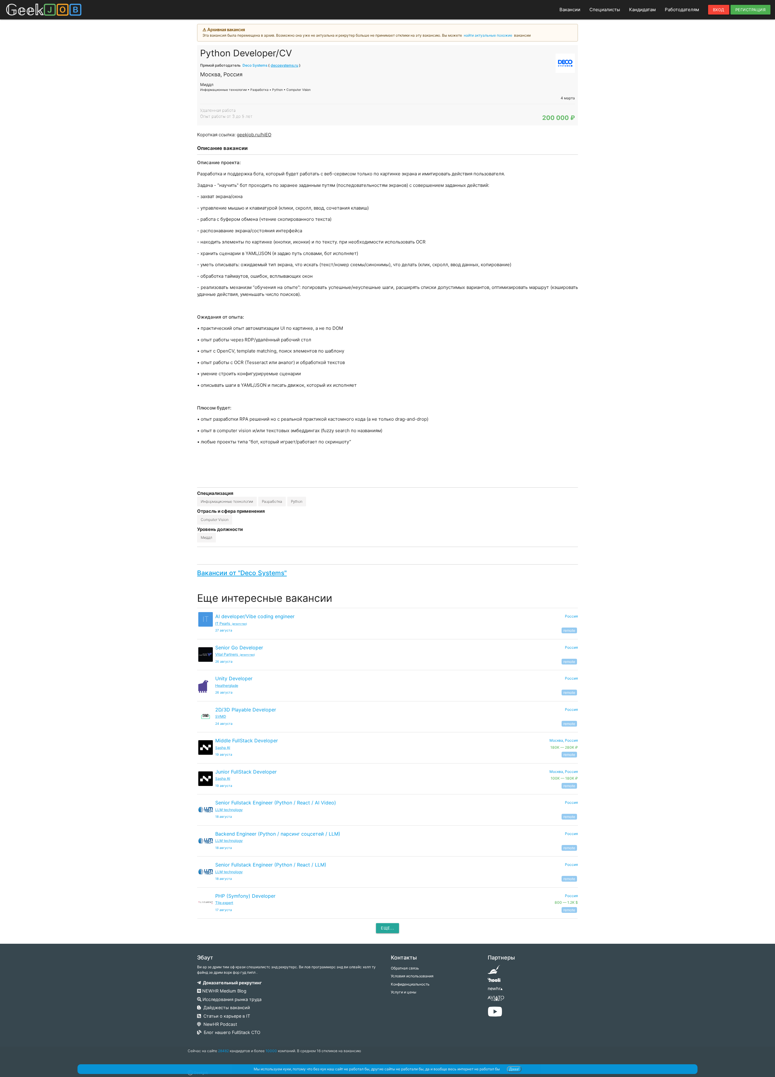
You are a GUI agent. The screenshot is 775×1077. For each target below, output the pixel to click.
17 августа (223, 910)
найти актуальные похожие (488, 35)
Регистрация (750, 9)
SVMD (220, 716)
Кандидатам (642, 9)
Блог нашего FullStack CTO (230, 1032)
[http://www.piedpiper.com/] (494, 971)
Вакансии (569, 9)
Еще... (387, 928)
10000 (271, 1051)
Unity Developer (233, 678)
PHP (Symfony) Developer (245, 896)
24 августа (223, 724)
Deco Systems (254, 65)
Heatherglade (226, 685)
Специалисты (604, 9)
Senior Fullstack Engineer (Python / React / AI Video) (275, 803)
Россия (571, 616)
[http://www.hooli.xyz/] (494, 982)
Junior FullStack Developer (246, 772)
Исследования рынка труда (231, 999)
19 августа (223, 755)
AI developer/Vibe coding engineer (255, 616)
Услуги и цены (403, 992)
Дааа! (514, 1069)
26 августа (223, 662)
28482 (223, 1051)
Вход (718, 9)
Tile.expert (224, 902)
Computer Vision (215, 519)
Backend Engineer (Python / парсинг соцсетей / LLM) (277, 834)
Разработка (272, 501)
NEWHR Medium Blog (223, 990)
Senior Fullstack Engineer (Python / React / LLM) (270, 865)
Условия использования (412, 976)
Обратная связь (405, 968)
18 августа (223, 817)
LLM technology (229, 809)
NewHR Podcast (219, 1024)
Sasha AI (222, 747)
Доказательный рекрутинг (231, 982)
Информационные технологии (227, 501)
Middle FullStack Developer (246, 740)
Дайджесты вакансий (225, 1007)
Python (296, 501)
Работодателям (682, 9)
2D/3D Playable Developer (245, 710)
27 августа (223, 630)
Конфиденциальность (410, 984)
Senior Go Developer (239, 648)
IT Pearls (231, 623)
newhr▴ (495, 988)
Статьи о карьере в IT (225, 1016)
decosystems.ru (284, 65)
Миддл (206, 537)
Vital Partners (235, 654)
